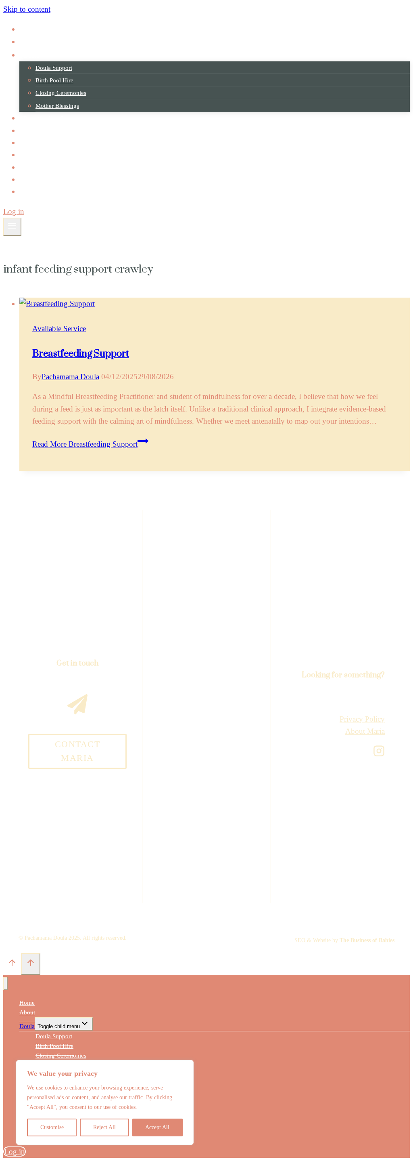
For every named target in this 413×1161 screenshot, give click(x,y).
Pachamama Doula (70, 376)
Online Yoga (39, 142)
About (31, 41)
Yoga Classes (40, 130)
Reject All (104, 1127)
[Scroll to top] (12, 964)
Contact (33, 191)
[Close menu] (5, 983)
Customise (52, 1127)
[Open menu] (12, 227)
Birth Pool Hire (54, 80)
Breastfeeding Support (51, 118)
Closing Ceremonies (60, 93)
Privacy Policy (362, 719)
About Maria (365, 731)
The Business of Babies (367, 940)
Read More (85, 444)
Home (31, 29)
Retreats (33, 154)
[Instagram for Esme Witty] (379, 751)
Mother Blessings (57, 106)
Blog (29, 179)
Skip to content (26, 9)
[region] (105, 1102)
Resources (36, 167)
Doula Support (53, 68)
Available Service (59, 328)
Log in (13, 211)
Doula (27, 1026)
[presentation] (214, 304)
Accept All (157, 1127)
